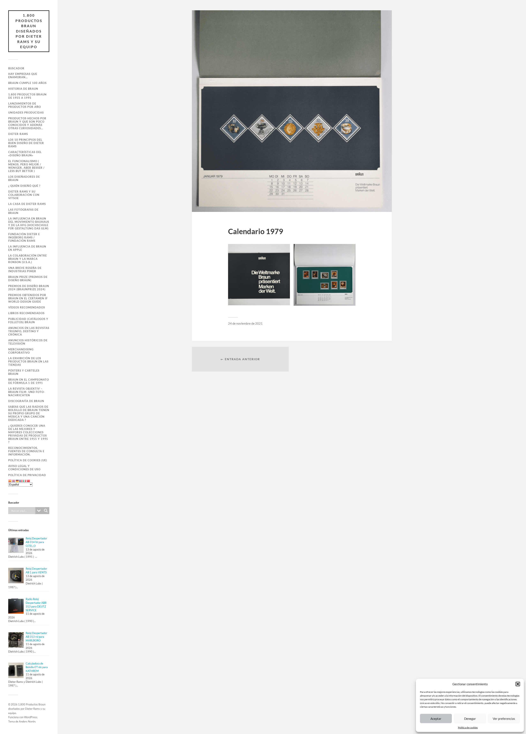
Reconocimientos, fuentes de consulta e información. (26, 451)
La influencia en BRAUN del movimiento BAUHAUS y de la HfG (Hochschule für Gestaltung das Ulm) (28, 223)
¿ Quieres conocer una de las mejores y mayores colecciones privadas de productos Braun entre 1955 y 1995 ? (28, 434)
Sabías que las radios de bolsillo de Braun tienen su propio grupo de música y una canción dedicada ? (28, 413)
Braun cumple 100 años (27, 83)
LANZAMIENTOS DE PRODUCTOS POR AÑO (24, 105)
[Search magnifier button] (45, 510)
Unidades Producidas (26, 112)
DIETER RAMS (18, 134)
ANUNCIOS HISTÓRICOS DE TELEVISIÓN (27, 342)
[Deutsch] (17, 480)
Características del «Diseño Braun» (25, 153)
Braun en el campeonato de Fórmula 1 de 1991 (28, 381)
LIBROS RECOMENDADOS (26, 313)
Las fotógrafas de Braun (23, 211)
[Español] (10, 480)
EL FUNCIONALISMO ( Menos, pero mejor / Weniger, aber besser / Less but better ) (26, 166)
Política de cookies (468, 727)
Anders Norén (27, 721)
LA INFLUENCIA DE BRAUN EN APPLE (27, 248)
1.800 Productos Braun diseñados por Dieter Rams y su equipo (28, 31)
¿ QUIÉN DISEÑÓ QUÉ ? (24, 185)
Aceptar (435, 718)
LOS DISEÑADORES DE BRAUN (24, 178)
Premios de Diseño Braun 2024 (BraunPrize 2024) (28, 287)
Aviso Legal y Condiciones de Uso (24, 467)
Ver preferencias (504, 718)
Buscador (16, 68)
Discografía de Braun (26, 401)
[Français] (21, 480)
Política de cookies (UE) (27, 460)
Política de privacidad (27, 475)
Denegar (470, 718)
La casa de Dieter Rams (27, 204)
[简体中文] (28, 480)
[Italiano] (25, 480)
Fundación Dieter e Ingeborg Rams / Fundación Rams (24, 237)
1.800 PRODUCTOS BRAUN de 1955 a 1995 (27, 96)
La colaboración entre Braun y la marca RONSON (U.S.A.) (27, 259)
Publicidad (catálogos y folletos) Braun (28, 320)
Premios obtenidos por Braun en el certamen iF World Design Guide (28, 298)
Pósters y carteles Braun (23, 372)
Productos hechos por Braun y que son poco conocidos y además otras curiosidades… (27, 123)
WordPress (30, 717)
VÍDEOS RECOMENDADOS (26, 307)
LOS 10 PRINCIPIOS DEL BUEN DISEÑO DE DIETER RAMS (26, 143)
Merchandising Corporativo (20, 351)
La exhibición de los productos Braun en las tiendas (28, 361)
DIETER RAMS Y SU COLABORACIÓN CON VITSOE (23, 195)
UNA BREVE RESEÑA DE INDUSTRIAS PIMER (25, 269)
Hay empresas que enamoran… (22, 75)
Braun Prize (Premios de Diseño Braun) (27, 278)
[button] (518, 684)
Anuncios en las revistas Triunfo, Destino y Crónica (28, 331)
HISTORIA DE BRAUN (23, 88)
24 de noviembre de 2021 (245, 323)
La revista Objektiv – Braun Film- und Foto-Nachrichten (26, 392)
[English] (14, 480)
